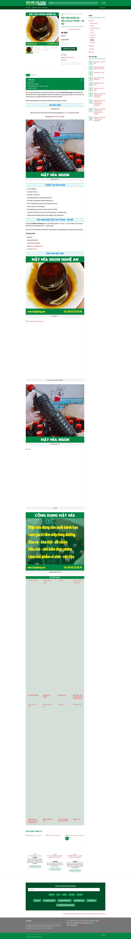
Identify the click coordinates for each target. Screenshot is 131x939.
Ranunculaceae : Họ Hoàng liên (99, 78)
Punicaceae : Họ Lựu (99, 72)
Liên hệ (39, 7)
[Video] (27, 43)
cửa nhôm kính (76, 914)
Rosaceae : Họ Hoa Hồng (98, 89)
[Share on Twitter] (65, 63)
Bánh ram (92, 26)
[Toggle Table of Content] (81, 80)
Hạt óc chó (93, 35)
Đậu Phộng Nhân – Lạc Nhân (35, 856)
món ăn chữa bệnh (56, 925)
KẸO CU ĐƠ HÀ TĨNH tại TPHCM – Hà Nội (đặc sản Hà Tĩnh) (55, 856)
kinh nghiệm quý (42, 925)
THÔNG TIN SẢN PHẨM (33, 84)
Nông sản (91, 46)
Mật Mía (92, 40)
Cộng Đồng (45, 7)
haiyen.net (83, 914)
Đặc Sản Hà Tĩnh (39, 928)
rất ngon (65, 113)
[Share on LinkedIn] (77, 63)
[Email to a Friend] (68, 63)
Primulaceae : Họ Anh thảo (99, 62)
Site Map (103, 935)
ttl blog (64, 914)
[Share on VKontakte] (74, 63)
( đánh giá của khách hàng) (74, 29)
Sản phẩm (34, 7)
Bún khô (92, 30)
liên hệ (44, 226)
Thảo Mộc (91, 49)
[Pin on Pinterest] (71, 63)
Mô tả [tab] (28, 75)
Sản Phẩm (70, 13)
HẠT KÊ (92, 33)
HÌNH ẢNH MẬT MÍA (32, 88)
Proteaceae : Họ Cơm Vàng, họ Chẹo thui (99, 67)
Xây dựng (91, 52)
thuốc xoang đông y (92, 914)
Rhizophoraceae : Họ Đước (99, 83)
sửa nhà (69, 914)
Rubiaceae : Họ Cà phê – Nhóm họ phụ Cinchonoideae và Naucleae (99, 111)
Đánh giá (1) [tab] (34, 75)
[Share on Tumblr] (80, 63)
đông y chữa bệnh (48, 928)
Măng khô (92, 37)
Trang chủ (28, 7)
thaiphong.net (57, 914)
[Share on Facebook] (62, 63)
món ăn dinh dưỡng (30, 928)
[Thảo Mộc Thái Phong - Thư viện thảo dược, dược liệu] (36, 3)
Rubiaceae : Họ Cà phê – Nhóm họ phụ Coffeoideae (99, 95)
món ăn (49, 925)
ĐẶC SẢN (91, 21)
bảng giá (65, 60)
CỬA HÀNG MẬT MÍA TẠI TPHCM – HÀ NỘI (38, 86)
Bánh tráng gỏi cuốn (95, 28)
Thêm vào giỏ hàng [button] (35, 866)
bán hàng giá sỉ (29, 925)
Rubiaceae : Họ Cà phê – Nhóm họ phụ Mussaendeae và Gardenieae (99, 103)
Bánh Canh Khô (93, 23)
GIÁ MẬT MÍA (31, 82)
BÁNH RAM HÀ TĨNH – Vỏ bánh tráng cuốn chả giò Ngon (75, 856)
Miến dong (92, 42)
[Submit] (96, 3)
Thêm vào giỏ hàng (69, 49)
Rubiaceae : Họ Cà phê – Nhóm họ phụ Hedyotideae (99, 119)
